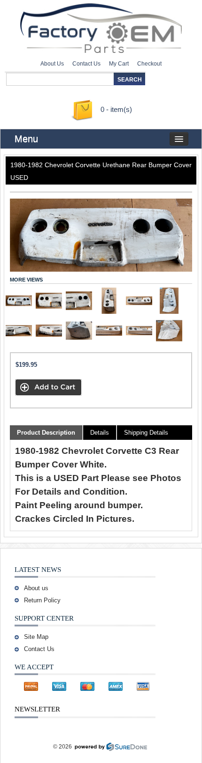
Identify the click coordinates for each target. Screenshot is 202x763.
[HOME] (101, 25)
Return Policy (42, 600)
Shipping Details (146, 432)
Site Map (36, 636)
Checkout (149, 63)
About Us (52, 63)
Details (99, 432)
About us (36, 588)
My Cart (119, 63)
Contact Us (86, 63)
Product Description (46, 432)
